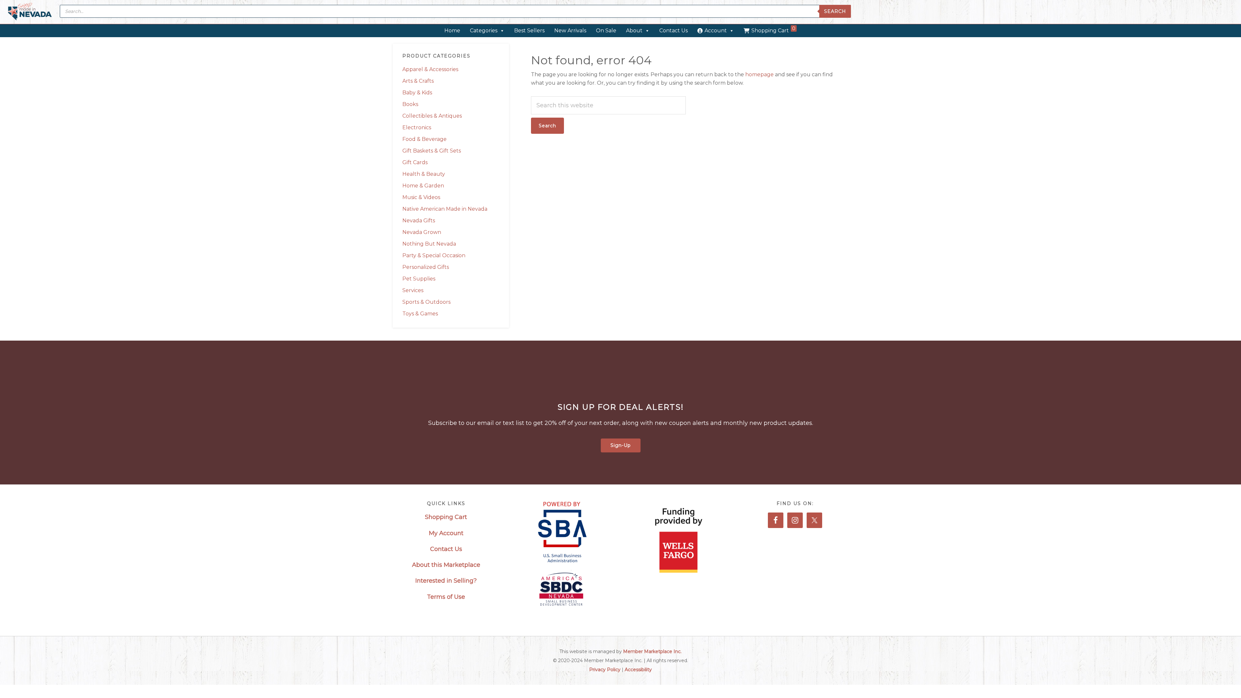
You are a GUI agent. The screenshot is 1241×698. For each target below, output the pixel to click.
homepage (759, 74)
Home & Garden (423, 186)
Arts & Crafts (418, 81)
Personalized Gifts (425, 267)
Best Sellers (529, 30)
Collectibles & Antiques (432, 116)
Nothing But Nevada (429, 244)
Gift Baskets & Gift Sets (431, 151)
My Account (446, 533)
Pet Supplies (418, 279)
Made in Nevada (30, 12)
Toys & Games (420, 314)
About (634, 30)
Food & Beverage (424, 139)
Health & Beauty (423, 174)
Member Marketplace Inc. (652, 651)
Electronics (416, 127)
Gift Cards (415, 162)
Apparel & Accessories (430, 69)
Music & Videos (421, 197)
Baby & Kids (417, 93)
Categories (483, 30)
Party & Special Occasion (433, 255)
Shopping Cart (773, 30)
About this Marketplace (446, 564)
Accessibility (638, 669)
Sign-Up (620, 445)
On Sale (606, 30)
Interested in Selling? (446, 580)
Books (410, 104)
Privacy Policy (604, 669)
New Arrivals (570, 30)
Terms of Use (446, 596)
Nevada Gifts (418, 220)
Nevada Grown (421, 232)
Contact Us (673, 30)
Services (412, 290)
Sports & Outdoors (426, 302)
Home (452, 30)
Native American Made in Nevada (444, 209)
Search (835, 11)
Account (716, 30)
